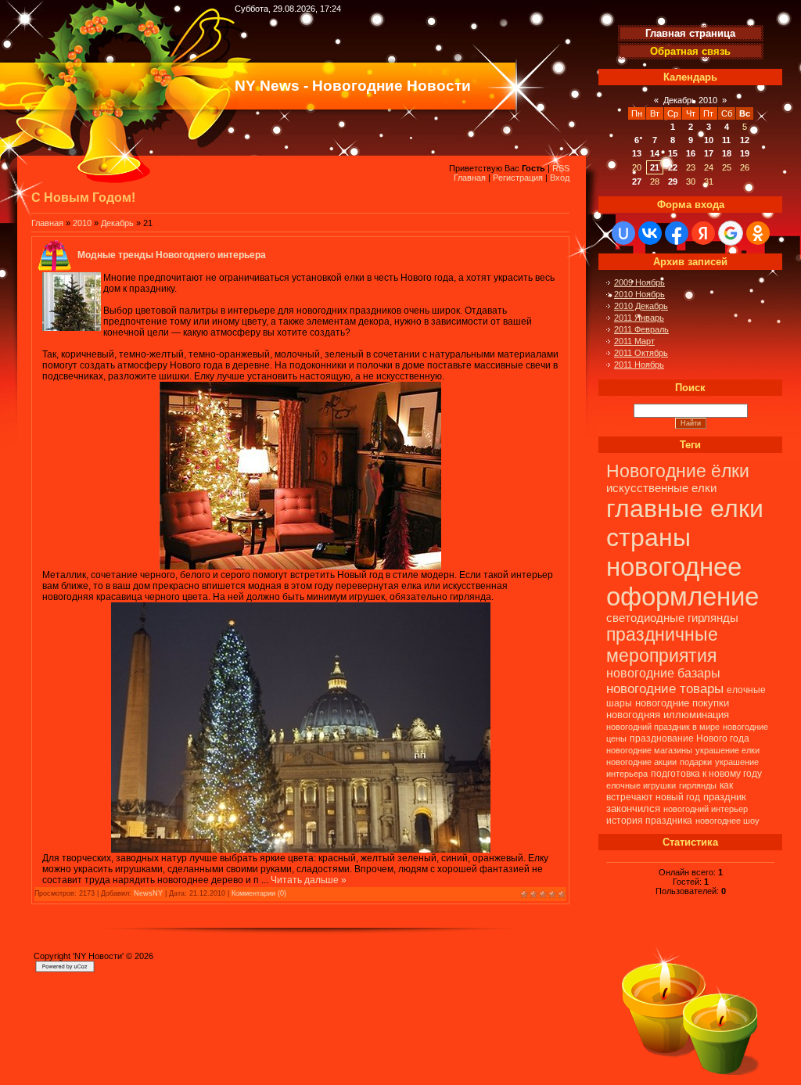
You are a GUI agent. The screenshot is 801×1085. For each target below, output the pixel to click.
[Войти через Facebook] (676, 233)
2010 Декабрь (641, 306)
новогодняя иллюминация (667, 714)
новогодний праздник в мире (663, 726)
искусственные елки (661, 488)
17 (708, 153)
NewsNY (148, 893)
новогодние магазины (649, 750)
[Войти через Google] (730, 233)
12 (744, 140)
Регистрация (518, 177)
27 (636, 181)
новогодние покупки (682, 703)
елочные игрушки (641, 785)
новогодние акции (641, 762)
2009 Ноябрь (639, 282)
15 (672, 153)
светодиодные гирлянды (672, 618)
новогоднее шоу (727, 820)
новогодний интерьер (705, 809)
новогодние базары (663, 673)
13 (636, 153)
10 (708, 140)
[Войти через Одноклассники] (758, 233)
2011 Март (634, 341)
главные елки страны (684, 522)
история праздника (649, 820)
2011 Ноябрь (639, 364)
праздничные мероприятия (662, 645)
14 (654, 153)
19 (744, 153)
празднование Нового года (689, 738)
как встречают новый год (669, 791)
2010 (82, 223)
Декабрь (117, 223)
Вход (559, 177)
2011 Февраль (641, 329)
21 (654, 167)
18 (726, 153)
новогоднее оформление (682, 581)
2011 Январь (639, 317)
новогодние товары (665, 688)
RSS (560, 168)
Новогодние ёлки (677, 471)
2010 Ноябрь (639, 294)
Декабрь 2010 (690, 100)
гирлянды (698, 785)
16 (690, 153)
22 (672, 167)
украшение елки (727, 750)
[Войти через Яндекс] (703, 233)
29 (672, 181)
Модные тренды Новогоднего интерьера (171, 255)
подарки (696, 762)
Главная (470, 177)
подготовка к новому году (706, 773)
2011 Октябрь (641, 352)
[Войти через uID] (623, 233)
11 (726, 140)
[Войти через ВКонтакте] (650, 233)
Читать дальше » (309, 880)
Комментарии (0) (259, 893)
